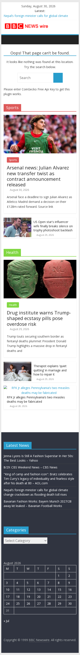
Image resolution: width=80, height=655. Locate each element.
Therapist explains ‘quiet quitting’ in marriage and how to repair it (50, 370)
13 (39, 590)
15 (59, 590)
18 (18, 597)
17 (7, 597)
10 (7, 590)
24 (7, 603)
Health (13, 305)
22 (59, 597)
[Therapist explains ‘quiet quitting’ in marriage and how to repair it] (17, 364)
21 (49, 597)
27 (39, 603)
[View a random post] (72, 39)
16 (70, 590)
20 (39, 597)
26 (28, 603)
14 (49, 590)
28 (49, 603)
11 (18, 590)
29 (59, 603)
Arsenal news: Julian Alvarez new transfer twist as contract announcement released (38, 176)
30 (70, 603)
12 (28, 590)
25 (18, 603)
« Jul (6, 621)
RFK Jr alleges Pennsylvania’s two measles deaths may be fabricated (36, 399)
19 (28, 597)
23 (70, 597)
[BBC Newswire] (8, 39)
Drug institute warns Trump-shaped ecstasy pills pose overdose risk (39, 318)
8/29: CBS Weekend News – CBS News (30, 467)
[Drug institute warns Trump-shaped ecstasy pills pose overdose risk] (40, 262)
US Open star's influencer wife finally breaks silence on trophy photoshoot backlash (53, 226)
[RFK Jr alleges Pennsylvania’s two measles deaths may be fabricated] (39, 388)
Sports (13, 160)
